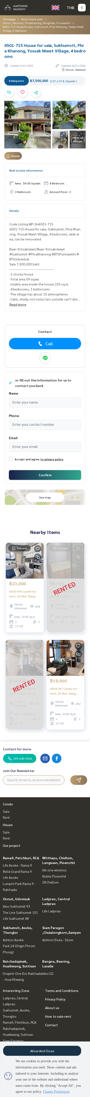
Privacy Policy (55, 999)
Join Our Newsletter (19, 770)
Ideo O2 (48, 973)
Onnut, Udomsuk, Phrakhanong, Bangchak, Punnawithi (37, 23)
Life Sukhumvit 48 (16, 918)
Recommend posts (32, 19)
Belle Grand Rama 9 (17, 871)
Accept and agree (27, 459)
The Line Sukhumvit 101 (20, 912)
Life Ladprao (51, 911)
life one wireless (54, 870)
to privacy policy (51, 459)
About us (52, 1008)
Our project (11, 845)
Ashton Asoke (13, 940)
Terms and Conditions (61, 990)
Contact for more (17, 749)
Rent (6, 817)
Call (49, 343)
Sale (6, 811)
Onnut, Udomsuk (16, 899)
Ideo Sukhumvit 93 (16, 906)
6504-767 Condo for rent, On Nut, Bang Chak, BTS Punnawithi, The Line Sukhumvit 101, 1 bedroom (65, 691)
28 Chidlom (50, 882)
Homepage (9, 19)
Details (14, 211)
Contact (51, 1025)
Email (13, 438)
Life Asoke (10, 877)
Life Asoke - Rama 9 (17, 865)
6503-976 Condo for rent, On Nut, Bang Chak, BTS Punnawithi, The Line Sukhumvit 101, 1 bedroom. (24, 594)
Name (13, 393)
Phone (14, 415)
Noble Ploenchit (54, 876)
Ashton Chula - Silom (57, 940)
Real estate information (26, 170)
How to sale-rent (58, 1016)
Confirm (45, 475)
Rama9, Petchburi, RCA (21, 858)
